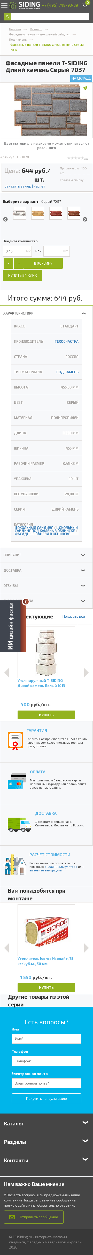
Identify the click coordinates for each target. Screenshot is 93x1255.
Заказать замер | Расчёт (24, 186)
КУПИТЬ (46, 715)
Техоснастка (67, 341)
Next (85, 219)
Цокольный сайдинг (34, 528)
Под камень (18, 39)
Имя (15, 1029)
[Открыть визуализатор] (13, 627)
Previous (5, 219)
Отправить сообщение (39, 1217)
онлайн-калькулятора (61, 866)
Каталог (36, 29)
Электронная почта (30, 1073)
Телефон (20, 1051)
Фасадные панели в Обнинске (42, 534)
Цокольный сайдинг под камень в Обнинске (46, 529)
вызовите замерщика (45, 870)
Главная (15, 29)
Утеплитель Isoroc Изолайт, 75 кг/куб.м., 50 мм (45, 961)
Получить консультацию (46, 1098)
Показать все (74, 616)
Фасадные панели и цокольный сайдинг (39, 34)
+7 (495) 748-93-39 (60, 5)
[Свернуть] (26, 602)
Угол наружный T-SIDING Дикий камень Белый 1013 (41, 683)
